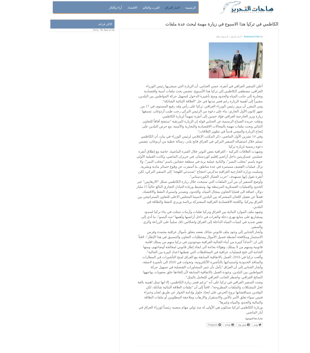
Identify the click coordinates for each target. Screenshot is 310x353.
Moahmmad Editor (252, 36)
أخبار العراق (236, 36)
